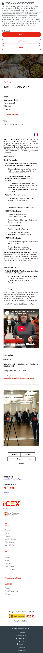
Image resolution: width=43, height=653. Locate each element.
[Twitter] (5, 488)
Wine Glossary (10, 542)
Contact (14, 454)
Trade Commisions (11, 591)
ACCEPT (21, 34)
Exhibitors (28, 454)
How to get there (12, 114)
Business (8, 584)
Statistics (8, 594)
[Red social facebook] (7, 82)
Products (8, 564)
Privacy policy (22, 635)
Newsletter (22, 644)
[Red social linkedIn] (10, 82)
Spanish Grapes (10, 539)
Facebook (7, 492)
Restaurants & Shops (13, 578)
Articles (7, 530)
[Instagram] (11, 488)
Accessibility (22, 650)
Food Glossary (9, 567)
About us (22, 633)
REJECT (21, 48)
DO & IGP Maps (10, 545)
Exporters (8, 588)
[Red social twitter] (5, 82)
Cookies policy (6, 31)
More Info (21, 464)
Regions (7, 536)
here (36, 19)
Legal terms (22, 641)
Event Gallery (15, 459)
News (30, 459)
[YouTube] (13, 488)
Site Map (22, 647)
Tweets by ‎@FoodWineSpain (13, 479)
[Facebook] (8, 488)
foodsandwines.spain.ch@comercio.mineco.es (19, 378)
